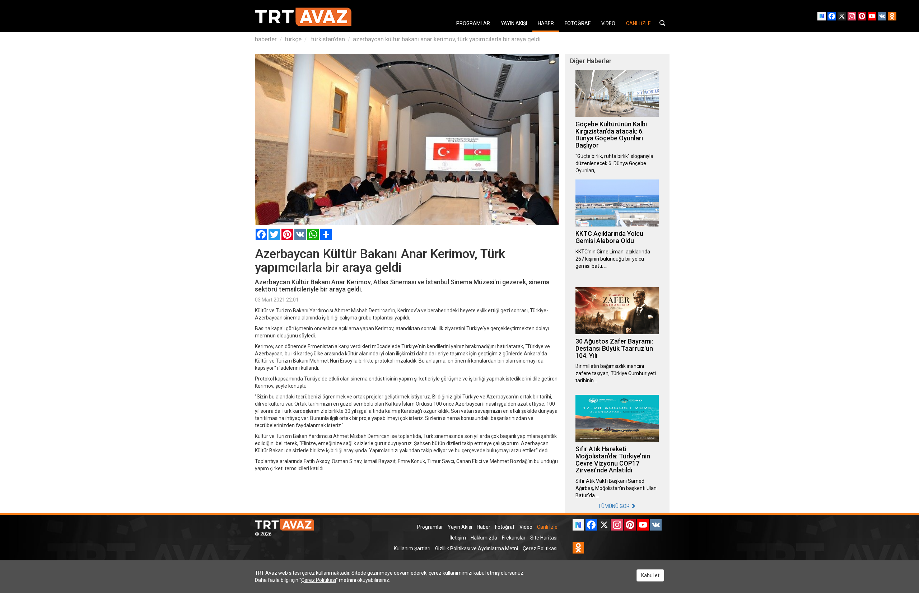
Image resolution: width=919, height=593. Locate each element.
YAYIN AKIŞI (514, 23)
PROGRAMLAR (473, 23)
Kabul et (650, 575)
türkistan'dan (327, 39)
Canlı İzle (547, 527)
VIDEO (608, 23)
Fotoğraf (505, 527)
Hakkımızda (484, 538)
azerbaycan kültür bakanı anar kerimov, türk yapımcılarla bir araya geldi (447, 39)
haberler (266, 39)
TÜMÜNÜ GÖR (614, 506)
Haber (483, 527)
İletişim (457, 538)
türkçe (293, 39)
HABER (546, 23)
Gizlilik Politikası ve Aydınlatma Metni (476, 548)
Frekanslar (514, 538)
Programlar (430, 527)
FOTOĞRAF (578, 23)
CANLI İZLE (638, 23)
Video (525, 527)
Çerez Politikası (540, 548)
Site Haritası (544, 538)
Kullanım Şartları (412, 548)
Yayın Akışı (460, 527)
